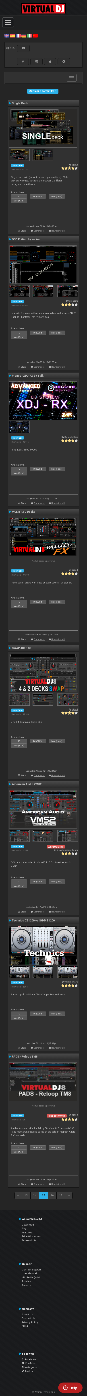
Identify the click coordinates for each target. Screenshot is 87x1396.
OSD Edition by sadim (25, 239)
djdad (75, 164)
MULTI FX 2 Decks (23, 511)
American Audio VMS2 (26, 784)
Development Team (67, 850)
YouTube (29, 1363)
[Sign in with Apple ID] (50, 61)
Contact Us (28, 1318)
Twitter (28, 1371)
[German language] (23, 35)
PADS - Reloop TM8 (24, 1056)
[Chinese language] (35, 35)
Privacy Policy (30, 1322)
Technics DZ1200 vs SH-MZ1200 (33, 920)
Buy (24, 1228)
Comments (39, 231)
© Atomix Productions (43, 1392)
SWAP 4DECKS (21, 648)
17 (60, 1195)
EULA (25, 1326)
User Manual (29, 1273)
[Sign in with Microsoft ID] (36, 61)
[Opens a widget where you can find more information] (70, 1388)
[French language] (18, 35)
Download (28, 1224)
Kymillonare (71, 982)
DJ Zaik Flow (71, 437)
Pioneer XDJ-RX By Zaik (28, 375)
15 (43, 1195)
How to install (58, 231)
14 (34, 1195)
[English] (6, 35)
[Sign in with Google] (64, 61)
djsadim (73, 301)
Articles (26, 1281)
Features (27, 1232)
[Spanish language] (12, 35)
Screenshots (29, 1240)
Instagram (30, 1367)
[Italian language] (29, 35)
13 (26, 1195)
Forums (26, 1285)
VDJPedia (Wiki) (31, 1277)
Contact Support (31, 1269)
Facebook (29, 1359)
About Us (27, 1314)
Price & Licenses (31, 1236)
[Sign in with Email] (23, 48)
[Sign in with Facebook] (23, 61)
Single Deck (20, 103)
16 (52, 1195)
